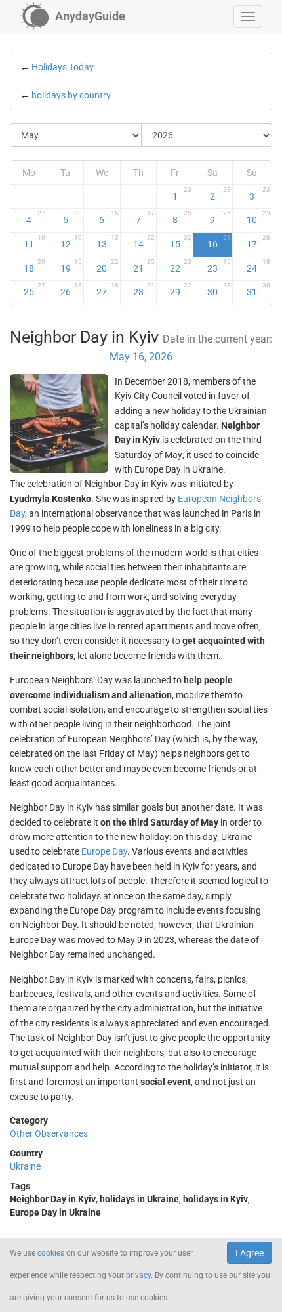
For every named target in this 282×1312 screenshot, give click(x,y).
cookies (50, 1253)
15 (180, 241)
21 (144, 266)
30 (218, 289)
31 (258, 289)
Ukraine (25, 1166)
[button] (247, 16)
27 (107, 289)
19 (71, 266)
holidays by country (71, 95)
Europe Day (104, 851)
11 (35, 241)
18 (35, 266)
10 (258, 217)
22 (180, 266)
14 (144, 241)
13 (107, 241)
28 (144, 289)
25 (35, 289)
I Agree (249, 1253)
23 (218, 266)
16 (218, 241)
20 (107, 266)
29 (180, 289)
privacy (138, 1275)
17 (258, 241)
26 (71, 289)
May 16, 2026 (141, 356)
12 (71, 241)
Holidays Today (62, 67)
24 (258, 266)
